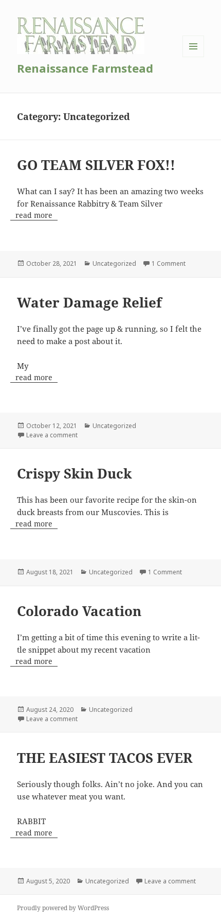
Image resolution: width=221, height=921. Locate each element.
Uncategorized (114, 263)
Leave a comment (52, 435)
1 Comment (169, 263)
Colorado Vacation (79, 611)
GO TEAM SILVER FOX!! (96, 165)
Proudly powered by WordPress (63, 907)
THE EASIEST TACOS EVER (104, 757)
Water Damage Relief (89, 302)
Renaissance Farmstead (85, 68)
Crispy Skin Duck (74, 473)
